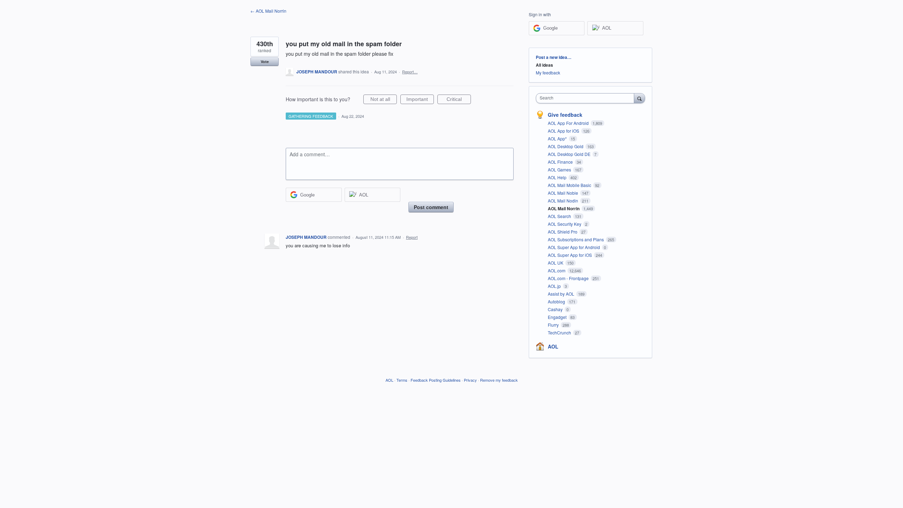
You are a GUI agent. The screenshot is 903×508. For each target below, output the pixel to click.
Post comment (431, 207)
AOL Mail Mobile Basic (570, 185)
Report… (410, 71)
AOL (553, 346)
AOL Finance (561, 162)
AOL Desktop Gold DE (570, 154)
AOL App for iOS (564, 131)
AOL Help (558, 177)
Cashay (556, 309)
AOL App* (558, 138)
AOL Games (560, 170)
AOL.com (557, 270)
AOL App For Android (569, 123)
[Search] (639, 98)
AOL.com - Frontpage (569, 278)
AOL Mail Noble (563, 193)
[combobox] (586, 98)
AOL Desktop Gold (566, 146)
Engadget (558, 317)
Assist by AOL (561, 294)
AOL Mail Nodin (563, 201)
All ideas (544, 65)
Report (412, 237)
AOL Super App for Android (574, 247)
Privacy (470, 380)
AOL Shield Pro (563, 232)
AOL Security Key (565, 224)
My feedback (548, 72)
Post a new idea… (553, 57)
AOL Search (560, 216)
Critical (459, 100)
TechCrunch (560, 332)
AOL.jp (555, 286)
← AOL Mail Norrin (268, 11)
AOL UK (556, 263)
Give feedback (565, 114)
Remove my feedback (499, 380)
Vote (265, 61)
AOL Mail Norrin (564, 208)
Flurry (554, 325)
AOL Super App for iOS (570, 255)
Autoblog (557, 301)
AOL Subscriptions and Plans (576, 239)
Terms (401, 380)
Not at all (383, 100)
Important (420, 100)
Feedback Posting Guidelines (436, 380)
